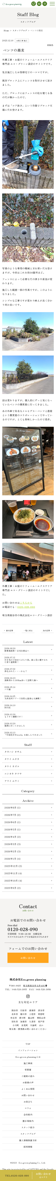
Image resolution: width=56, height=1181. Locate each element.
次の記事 (46, 630)
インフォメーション (28, 1050)
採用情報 (28, 1146)
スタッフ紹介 (28, 1127)
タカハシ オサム (13, 751)
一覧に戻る (28, 630)
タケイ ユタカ (11, 759)
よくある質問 (28, 1088)
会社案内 (28, 1114)
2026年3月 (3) (12, 844)
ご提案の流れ (28, 1076)
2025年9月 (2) (12, 887)
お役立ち (28, 1101)
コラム (28, 1108)
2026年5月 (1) (12, 829)
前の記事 (9, 630)
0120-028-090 (26, 607)
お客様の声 (28, 1082)
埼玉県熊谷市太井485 (34, 985)
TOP (28, 1043)
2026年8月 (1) (12, 807)
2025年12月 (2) (13, 866)
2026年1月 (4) (12, 858)
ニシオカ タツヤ (13, 773)
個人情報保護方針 (28, 1140)
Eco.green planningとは (28, 1056)
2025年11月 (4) (13, 873)
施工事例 (28, 1063)
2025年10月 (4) (13, 880)
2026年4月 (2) (12, 836)
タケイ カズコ (11, 766)
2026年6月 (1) (12, 822)
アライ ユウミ (11, 780)
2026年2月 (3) (12, 851)
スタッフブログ (28, 1133)
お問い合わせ (28, 958)
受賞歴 (28, 1069)
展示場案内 (28, 1120)
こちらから (26, 602)
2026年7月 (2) (12, 814)
